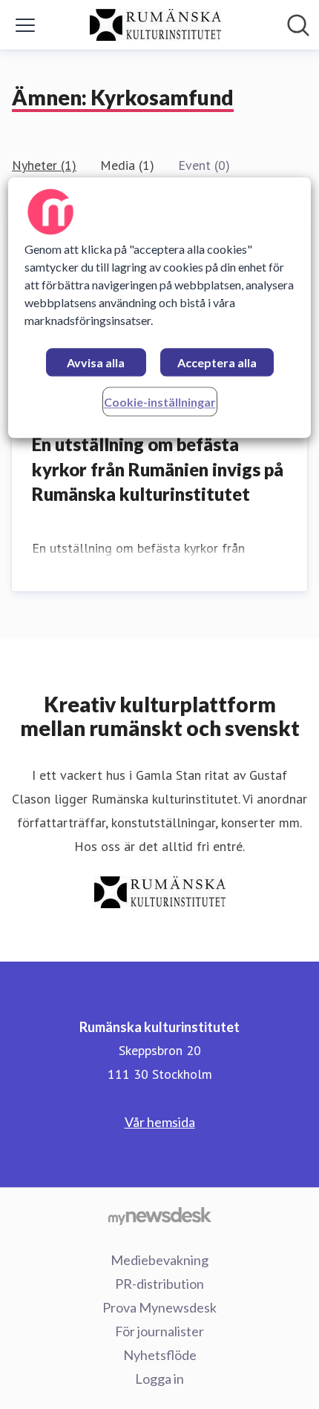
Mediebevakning (159, 1260)
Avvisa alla (96, 362)
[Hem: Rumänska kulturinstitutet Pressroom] (155, 25)
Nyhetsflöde (160, 1355)
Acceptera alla (217, 362)
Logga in (159, 1378)
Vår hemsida (160, 1122)
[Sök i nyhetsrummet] (298, 25)
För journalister (159, 1331)
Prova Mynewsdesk (159, 1307)
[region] (160, 307)
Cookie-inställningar (160, 402)
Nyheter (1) (44, 165)
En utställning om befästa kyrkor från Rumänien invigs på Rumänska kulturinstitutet (157, 469)
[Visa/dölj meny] (25, 25)
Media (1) (127, 165)
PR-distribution (159, 1283)
